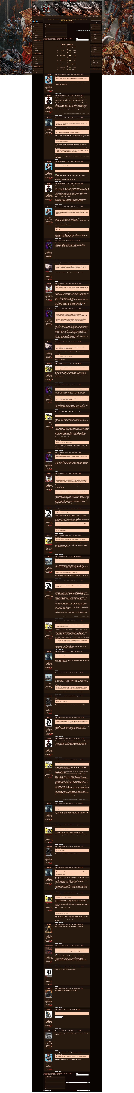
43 (45, 1086)
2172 (82, 651)
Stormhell (49, 117)
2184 (82, 945)
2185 (82, 966)
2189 (80, 1052)
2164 (80, 411)
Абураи (49, 924)
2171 (82, 620)
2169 (80, 556)
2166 (80, 473)
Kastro (49, 262)
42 (45, 33)
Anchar (49, 74)
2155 (82, 183)
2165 (80, 452)
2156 (82, 206)
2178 (82, 803)
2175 (82, 717)
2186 (82, 988)
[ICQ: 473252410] (60, 1028)
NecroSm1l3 (49, 696)
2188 (80, 1030)
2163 (80, 384)
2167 (80, 508)
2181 (82, 867)
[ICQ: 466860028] (62, 533)
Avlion (48, 556)
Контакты (96, 16)
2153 (82, 117)
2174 (82, 696)
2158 (80, 262)
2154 (82, 161)
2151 (82, 74)
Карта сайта (95, 64)
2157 (79, 240)
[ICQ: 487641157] (60, 93)
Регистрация (90, 16)
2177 (82, 759)
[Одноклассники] (34, 21)
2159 (80, 283)
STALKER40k (49, 988)
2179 (82, 824)
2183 (82, 924)
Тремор (49, 966)
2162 (80, 363)
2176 (82, 738)
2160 (80, 308)
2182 (82, 893)
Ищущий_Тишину (49, 1030)
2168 (80, 535)
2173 (82, 672)
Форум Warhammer (46, 38)
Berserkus (49, 1009)
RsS (100, 16)
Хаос (66, 38)
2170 (82, 580)
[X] (37, 21)
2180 (82, 846)
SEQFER (49, 508)
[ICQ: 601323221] (62, 450)
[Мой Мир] (36, 21)
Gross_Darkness (49, 945)
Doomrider (48, 363)
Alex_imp (49, 240)
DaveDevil (49, 283)
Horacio (49, 95)
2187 (79, 1009)
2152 (82, 95)
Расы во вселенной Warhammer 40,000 (58, 38)
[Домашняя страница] (60, 450)
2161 (80, 341)
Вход (85, 16)
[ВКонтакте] (33, 21)
